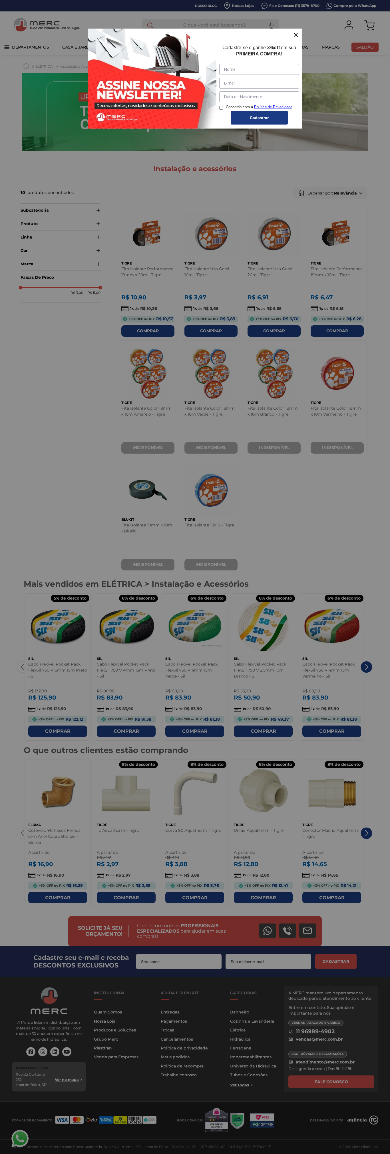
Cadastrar (259, 117)
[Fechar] (296, 35)
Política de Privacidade (273, 107)
